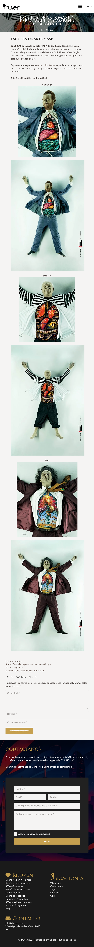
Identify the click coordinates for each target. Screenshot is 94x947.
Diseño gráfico (13, 892)
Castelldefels (56, 886)
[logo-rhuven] (11, 6)
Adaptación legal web (16, 905)
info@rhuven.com (14, 923)
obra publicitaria (45, 65)
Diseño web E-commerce (18, 883)
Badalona (55, 892)
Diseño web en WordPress (18, 879)
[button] (80, 6)
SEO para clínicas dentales (19, 902)
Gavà (53, 895)
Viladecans (55, 883)
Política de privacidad (45, 939)
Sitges (53, 889)
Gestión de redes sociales (18, 889)
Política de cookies (67, 939)
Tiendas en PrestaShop (17, 899)
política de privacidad (39, 833)
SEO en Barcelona (14, 886)
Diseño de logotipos (15, 895)
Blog (8, 908)
